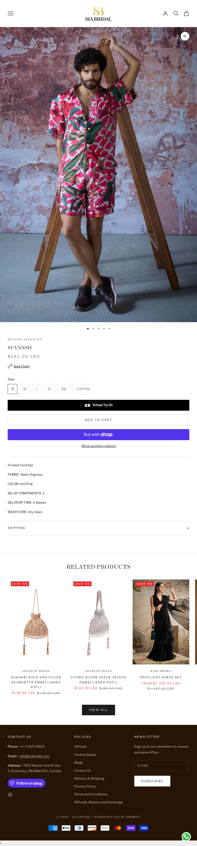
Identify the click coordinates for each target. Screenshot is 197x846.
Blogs (78, 762)
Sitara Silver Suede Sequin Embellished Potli (98, 679)
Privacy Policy (85, 786)
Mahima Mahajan (25, 339)
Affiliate (80, 746)
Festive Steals (85, 755)
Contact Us (82, 770)
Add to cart (98, 420)
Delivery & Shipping (89, 778)
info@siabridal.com (34, 756)
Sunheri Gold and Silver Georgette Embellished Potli (36, 682)
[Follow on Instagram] (10, 794)
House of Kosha (36, 671)
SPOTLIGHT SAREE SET (161, 677)
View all (98, 710)
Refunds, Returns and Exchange (98, 802)
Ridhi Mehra (161, 671)
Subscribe (152, 781)
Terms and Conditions (90, 794)
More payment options (98, 446)
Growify (133, 817)
